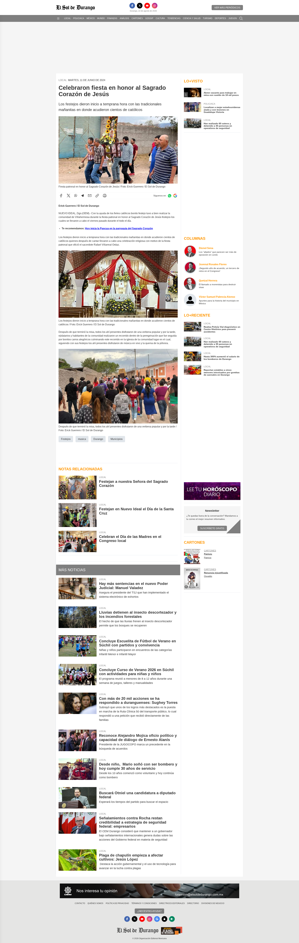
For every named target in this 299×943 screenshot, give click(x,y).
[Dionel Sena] (190, 251)
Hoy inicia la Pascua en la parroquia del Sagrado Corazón (119, 228)
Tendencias (173, 18)
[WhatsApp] (76, 195)
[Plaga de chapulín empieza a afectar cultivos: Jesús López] (78, 861)
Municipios (117, 439)
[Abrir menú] (58, 18)
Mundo (101, 18)
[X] (139, 5)
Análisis (124, 18)
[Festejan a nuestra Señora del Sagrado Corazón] (78, 488)
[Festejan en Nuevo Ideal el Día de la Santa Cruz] (78, 515)
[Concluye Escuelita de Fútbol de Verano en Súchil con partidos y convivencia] (78, 647)
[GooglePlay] (172, 919)
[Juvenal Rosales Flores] (190, 267)
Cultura (160, 18)
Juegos (232, 18)
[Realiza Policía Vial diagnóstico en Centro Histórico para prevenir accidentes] (192, 327)
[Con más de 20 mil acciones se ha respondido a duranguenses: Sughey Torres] (78, 709)
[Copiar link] (97, 195)
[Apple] (164, 919)
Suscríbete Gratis (212, 528)
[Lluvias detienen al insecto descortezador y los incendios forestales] (78, 618)
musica (82, 439)
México (91, 18)
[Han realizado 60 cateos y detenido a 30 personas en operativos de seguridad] (192, 342)
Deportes (220, 18)
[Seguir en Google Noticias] (175, 195)
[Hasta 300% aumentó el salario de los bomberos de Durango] (192, 356)
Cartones (137, 18)
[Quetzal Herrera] (190, 284)
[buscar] (241, 18)
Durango (98, 439)
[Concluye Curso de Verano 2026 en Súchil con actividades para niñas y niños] (78, 676)
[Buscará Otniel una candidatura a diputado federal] (78, 797)
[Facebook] (132, 5)
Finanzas (112, 18)
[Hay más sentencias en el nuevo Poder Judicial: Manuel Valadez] (78, 590)
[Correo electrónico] (89, 195)
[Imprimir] (104, 195)
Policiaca (78, 18)
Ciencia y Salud (191, 18)
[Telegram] (82, 195)
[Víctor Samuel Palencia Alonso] (190, 300)
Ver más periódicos (227, 7)
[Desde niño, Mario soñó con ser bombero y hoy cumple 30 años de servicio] (78, 770)
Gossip (149, 18)
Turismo (207, 18)
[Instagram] (154, 5)
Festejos (66, 439)
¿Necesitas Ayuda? (149, 911)
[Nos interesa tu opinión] (149, 891)
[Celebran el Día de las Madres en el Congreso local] (78, 541)
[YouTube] (147, 5)
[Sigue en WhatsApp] (169, 195)
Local (67, 18)
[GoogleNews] (157, 919)
